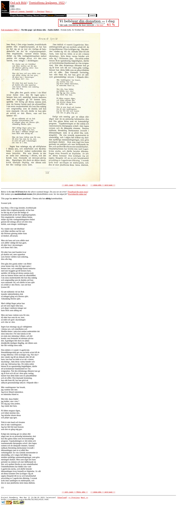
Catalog (29, 15)
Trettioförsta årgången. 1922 (47, 2)
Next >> (49, 11)
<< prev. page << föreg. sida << (75, 185)
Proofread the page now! (78, 192)
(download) (62, 497)
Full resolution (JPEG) (10, 30)
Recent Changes (40, 15)
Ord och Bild (18, 2)
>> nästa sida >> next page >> (102, 185)
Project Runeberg (17, 15)
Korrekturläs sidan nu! (77, 194)
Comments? (60, 15)
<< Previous (39, 11)
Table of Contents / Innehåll (21, 11)
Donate (51, 15)
